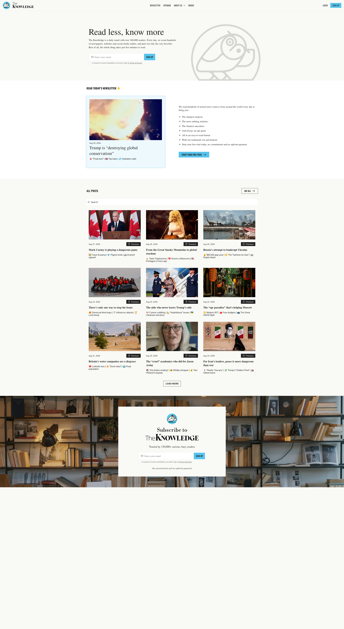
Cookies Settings (18, 621)
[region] (49, 616)
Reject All (62, 621)
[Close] (92, 608)
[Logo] (6, 5)
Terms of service (136, 63)
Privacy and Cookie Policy (70, 614)
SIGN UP (149, 57)
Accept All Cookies (83, 621)
